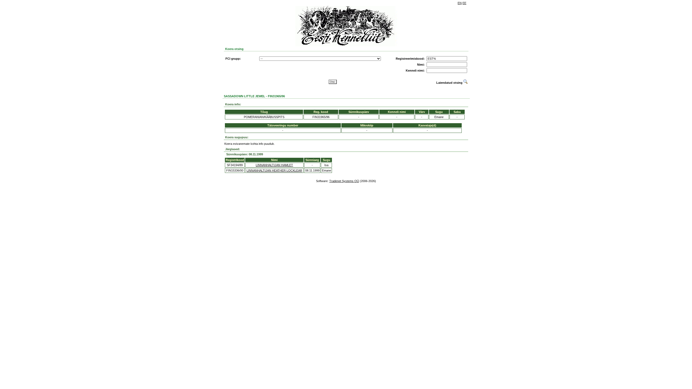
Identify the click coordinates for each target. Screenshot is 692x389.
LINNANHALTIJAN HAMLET (274, 165)
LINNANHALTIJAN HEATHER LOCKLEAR (274, 170)
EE (464, 3)
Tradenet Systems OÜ (344, 181)
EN (460, 3)
